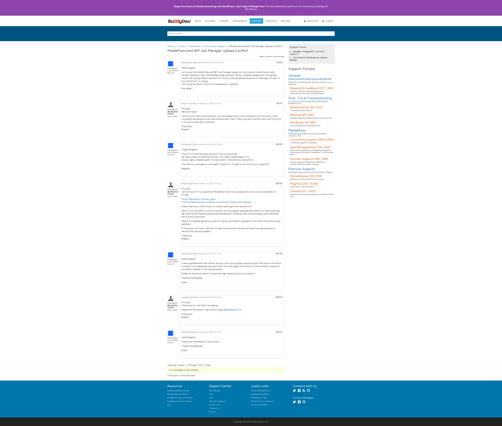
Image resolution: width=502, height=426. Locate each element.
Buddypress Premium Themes (180, 398)
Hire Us (212, 412)
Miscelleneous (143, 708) (306, 176)
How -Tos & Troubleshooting (310, 98)
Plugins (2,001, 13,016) (304, 183)
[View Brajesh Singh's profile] (170, 107)
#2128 (279, 183)
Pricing (285, 21)
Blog (198, 21)
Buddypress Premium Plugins (179, 401)
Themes (224, 21)
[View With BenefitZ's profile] (170, 66)
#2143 (279, 253)
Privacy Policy (214, 405)
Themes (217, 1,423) (303, 191)
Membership (214, 391)
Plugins (210, 21)
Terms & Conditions (217, 401)
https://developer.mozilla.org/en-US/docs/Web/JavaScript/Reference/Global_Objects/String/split (216, 201)
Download (260, 391)
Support (256, 21)
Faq (210, 394)
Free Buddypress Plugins (177, 394)
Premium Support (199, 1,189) (309, 159)
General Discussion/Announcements (309, 77)
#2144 (279, 297)
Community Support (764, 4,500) (312, 139)
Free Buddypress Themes (178, 391)
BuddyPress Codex (259, 398)
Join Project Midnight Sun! (219, 6)
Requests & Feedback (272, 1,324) (311, 88)
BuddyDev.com (261, 422)
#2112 (279, 62)
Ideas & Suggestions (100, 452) (310, 147)
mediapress (269, 56)
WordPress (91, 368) (303, 122)
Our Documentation (259, 405)
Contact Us (214, 408)
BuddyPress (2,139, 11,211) (306, 107)
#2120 (279, 144)
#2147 (279, 332)
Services (271, 21)
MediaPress (240, 21)
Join (211, 398)
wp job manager (278, 56)
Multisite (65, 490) (302, 115)
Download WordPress (260, 394)
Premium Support (301, 169)
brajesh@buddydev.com (229, 309)
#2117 (279, 103)
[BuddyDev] (180, 21)
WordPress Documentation (262, 401)
